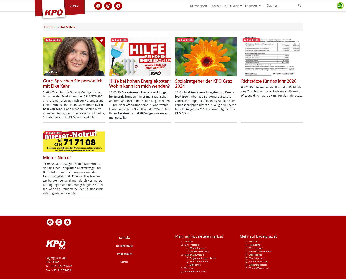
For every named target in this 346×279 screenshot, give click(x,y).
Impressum (124, 254)
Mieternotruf (255, 247)
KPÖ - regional (191, 244)
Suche (124, 262)
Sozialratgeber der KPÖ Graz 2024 (203, 83)
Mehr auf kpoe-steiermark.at (199, 236)
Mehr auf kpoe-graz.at (258, 236)
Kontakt (216, 6)
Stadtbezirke (255, 254)
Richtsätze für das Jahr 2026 (268, 81)
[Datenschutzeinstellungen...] (340, 6)
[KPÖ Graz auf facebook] (98, 5)
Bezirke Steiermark (199, 251)
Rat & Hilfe (254, 244)
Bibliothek (195, 264)
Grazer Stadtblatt (258, 264)
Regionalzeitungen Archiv (203, 258)
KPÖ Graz (231, 6)
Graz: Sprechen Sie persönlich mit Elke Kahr (72, 83)
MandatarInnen (257, 258)
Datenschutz (124, 246)
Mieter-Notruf (57, 157)
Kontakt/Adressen (258, 261)
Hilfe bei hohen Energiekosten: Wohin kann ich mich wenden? (140, 83)
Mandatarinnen (198, 247)
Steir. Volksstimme (199, 261)
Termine (188, 241)
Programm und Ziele (194, 271)
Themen (251, 6)
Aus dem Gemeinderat (260, 251)
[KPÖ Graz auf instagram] (108, 5)
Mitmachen (198, 6)
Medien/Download (194, 254)
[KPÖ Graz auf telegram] (118, 5)
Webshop (189, 268)
